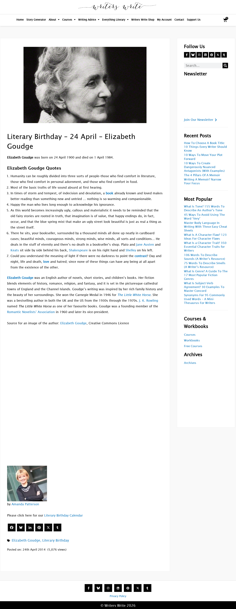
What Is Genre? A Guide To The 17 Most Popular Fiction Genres (206, 275)
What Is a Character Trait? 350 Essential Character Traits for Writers (205, 246)
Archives (190, 363)
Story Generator (36, 19)
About (52, 19)
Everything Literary (113, 19)
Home (20, 19)
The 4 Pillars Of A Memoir (202, 175)
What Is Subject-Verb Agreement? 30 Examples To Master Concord (204, 287)
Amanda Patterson (25, 504)
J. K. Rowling (148, 300)
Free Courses (193, 346)
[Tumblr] (57, 527)
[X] (48, 527)
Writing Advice (87, 19)
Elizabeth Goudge (73, 323)
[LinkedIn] (30, 527)
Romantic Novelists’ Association (31, 312)
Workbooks (192, 340)
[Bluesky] (20, 527)
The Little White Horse (133, 295)
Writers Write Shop (142, 19)
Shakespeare (78, 250)
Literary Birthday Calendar (63, 515)
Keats (15, 250)
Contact (179, 19)
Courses (67, 19)
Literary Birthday (55, 540)
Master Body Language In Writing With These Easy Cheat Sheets (205, 226)
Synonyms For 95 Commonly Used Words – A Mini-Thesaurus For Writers (204, 299)
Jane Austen (145, 244)
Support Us (194, 19)
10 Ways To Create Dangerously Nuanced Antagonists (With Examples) (204, 167)
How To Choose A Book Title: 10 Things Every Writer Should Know (205, 146)
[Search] (225, 65)
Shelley (131, 250)
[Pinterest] (39, 527)
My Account (164, 19)
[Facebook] (11, 527)
